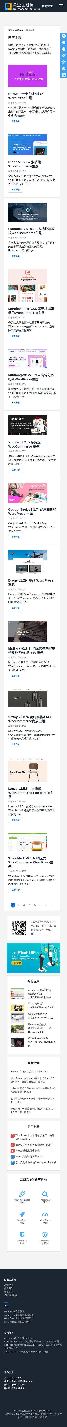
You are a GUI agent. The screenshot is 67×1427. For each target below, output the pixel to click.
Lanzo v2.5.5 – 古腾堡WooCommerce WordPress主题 (30, 793)
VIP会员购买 (10, 1295)
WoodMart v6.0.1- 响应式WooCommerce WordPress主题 (30, 862)
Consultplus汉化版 (38, 1038)
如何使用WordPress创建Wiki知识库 (34, 1144)
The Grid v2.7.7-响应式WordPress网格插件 (26, 1351)
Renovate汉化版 (37, 1024)
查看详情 (16, 121)
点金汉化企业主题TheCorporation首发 (35, 1162)
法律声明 (8, 1285)
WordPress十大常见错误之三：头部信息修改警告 (34, 1137)
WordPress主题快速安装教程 (19, 1318)
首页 (10, 30)
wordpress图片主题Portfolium (19, 1338)
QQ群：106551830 (14, 1388)
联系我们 (8, 1292)
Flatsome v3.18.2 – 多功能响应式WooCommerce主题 (31, 1341)
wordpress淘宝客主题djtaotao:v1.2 (40, 992)
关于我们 (8, 1288)
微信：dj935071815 (14, 1384)
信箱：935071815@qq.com (18, 1381)
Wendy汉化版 (35, 1003)
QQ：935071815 (13, 1377)
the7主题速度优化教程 (27, 1150)
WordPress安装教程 (14, 1311)
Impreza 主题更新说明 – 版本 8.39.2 (29, 1071)
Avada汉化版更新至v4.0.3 (29, 1156)
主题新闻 (19, 30)
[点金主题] (22, 6)
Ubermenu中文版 (37, 1014)
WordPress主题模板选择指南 (19, 1315)
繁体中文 (47, 6)
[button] (61, 6)
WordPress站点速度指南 (16, 1321)
